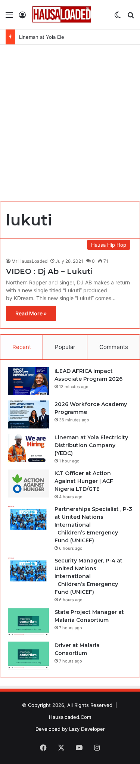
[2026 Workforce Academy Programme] (28, 414)
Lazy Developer (87, 729)
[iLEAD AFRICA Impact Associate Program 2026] (28, 381)
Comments (113, 346)
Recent (21, 346)
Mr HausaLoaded (29, 261)
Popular (65, 346)
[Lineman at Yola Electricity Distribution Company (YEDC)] (28, 448)
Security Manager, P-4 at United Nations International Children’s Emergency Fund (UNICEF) (88, 576)
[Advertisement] (70, 126)
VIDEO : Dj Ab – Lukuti (49, 271)
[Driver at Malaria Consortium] (28, 656)
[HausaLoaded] (61, 14)
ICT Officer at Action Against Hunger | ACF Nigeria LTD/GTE (84, 481)
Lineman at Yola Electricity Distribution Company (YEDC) (91, 445)
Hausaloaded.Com (70, 717)
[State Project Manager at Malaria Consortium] (28, 622)
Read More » (31, 313)
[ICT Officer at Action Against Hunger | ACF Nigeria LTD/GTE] (28, 484)
